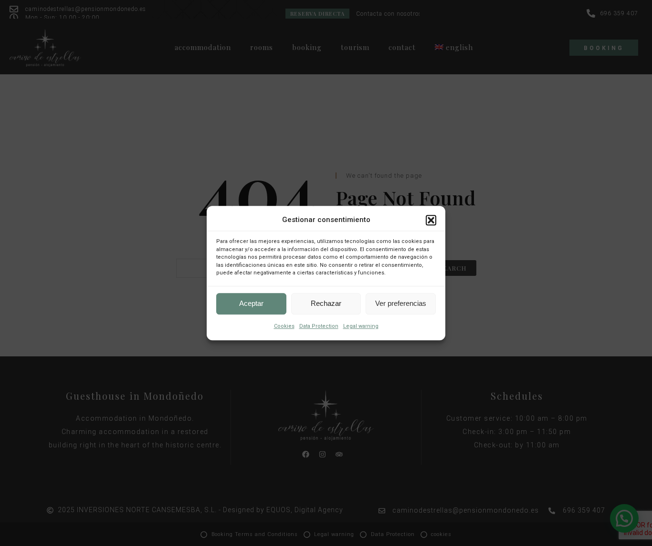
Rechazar (326, 303)
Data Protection (318, 326)
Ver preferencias (400, 303)
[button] (431, 220)
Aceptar (251, 303)
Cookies (284, 326)
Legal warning (361, 326)
